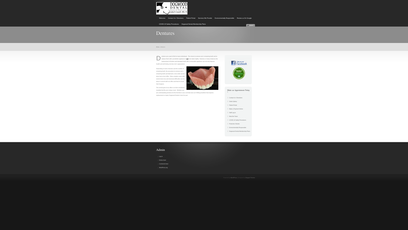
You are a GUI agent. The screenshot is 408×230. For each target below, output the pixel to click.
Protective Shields (234, 124)
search (251, 25)
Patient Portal (190, 18)
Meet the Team (233, 116)
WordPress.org (163, 167)
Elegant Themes (250, 177)
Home (157, 47)
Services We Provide (205, 18)
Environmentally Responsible (224, 18)
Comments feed (163, 164)
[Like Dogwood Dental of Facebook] (239, 62)
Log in (161, 156)
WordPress (234, 177)
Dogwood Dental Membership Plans (194, 24)
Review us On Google (244, 18)
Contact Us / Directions (175, 18)
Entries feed (162, 160)
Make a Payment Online (236, 109)
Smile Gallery (233, 101)
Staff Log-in (232, 112)
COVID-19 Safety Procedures (169, 24)
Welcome (162, 18)
